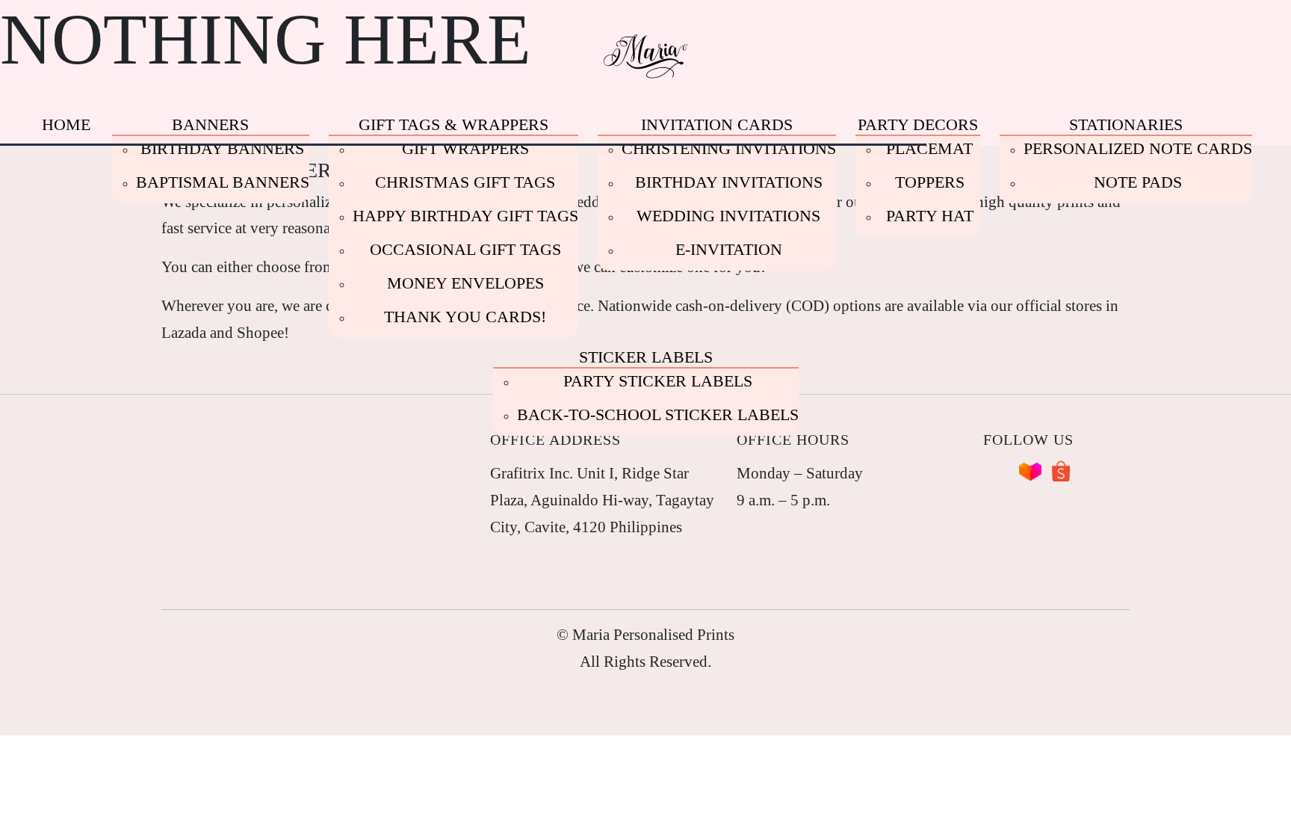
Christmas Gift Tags (465, 182)
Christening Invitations (729, 148)
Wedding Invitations (728, 215)
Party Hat (929, 215)
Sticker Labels (646, 357)
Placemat (929, 148)
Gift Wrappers (465, 148)
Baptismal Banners (222, 182)
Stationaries (1126, 124)
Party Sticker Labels (657, 381)
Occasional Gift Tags (465, 249)
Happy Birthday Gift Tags (465, 215)
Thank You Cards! (465, 316)
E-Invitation (728, 249)
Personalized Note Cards (1138, 148)
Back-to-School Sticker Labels (658, 414)
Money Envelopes (465, 283)
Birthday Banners (222, 148)
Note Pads (1138, 182)
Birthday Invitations (729, 182)
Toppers (930, 182)
